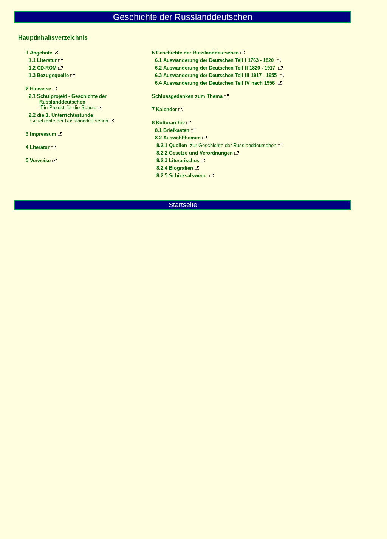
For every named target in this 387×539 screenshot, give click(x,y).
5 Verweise (38, 160)
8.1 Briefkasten (170, 130)
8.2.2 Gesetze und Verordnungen (192, 153)
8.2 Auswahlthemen (176, 138)
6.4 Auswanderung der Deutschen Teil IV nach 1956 (214, 83)
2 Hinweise (38, 88)
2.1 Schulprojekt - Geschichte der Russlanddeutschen (66, 99)
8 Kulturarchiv (168, 122)
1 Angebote (39, 53)
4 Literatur (38, 147)
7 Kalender (164, 109)
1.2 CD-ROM (41, 68)
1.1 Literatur (41, 60)
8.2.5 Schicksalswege (179, 175)
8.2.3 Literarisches (175, 160)
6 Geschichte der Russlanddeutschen (195, 53)
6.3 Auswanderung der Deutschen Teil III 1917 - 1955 (215, 75)
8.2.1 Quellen (169, 145)
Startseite (183, 205)
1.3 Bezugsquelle (47, 75)
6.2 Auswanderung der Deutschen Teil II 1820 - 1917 (214, 68)
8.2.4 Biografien (172, 168)
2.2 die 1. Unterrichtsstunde (59, 115)
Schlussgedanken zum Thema (187, 96)
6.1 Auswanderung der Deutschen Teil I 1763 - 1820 (213, 60)
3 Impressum (41, 134)
